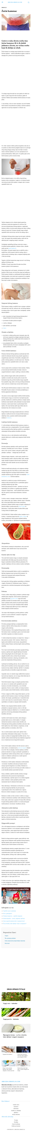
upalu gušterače (12, 248)
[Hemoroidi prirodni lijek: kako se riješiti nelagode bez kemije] (23, 1063)
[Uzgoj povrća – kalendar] (16, 1012)
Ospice (6, 935)
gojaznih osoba (14, 598)
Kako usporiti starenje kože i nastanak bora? (14, 921)
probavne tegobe (22, 748)
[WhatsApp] (21, 34)
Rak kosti (7, 943)
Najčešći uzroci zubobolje (9, 911)
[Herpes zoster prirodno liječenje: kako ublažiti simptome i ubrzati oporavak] (9, 1063)
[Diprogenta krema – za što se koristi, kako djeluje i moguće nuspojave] (16, 1028)
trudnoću (9, 417)
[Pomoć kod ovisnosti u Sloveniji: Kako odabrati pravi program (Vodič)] (23, 1049)
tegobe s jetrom (23, 516)
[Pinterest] (17, 34)
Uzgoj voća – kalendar (10, 1003)
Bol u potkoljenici (7, 913)
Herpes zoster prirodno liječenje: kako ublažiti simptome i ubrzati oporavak (8, 1069)
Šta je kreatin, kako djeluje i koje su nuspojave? (14, 923)
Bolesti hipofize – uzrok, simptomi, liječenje (14, 918)
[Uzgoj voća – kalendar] (16, 996)
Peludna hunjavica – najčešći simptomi (12, 916)
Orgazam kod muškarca (7, 1054)
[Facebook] (10, 34)
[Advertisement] (16, 74)
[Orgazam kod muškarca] (9, 1049)
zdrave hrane (21, 506)
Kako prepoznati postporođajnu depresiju (15, 940)
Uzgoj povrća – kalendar (11, 1019)
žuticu (4, 328)
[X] (14, 34)
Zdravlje (4, 7)
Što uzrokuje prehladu (10, 938)
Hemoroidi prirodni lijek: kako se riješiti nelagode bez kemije (23, 1069)
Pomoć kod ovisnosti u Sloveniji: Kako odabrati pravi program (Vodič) (22, 1056)
